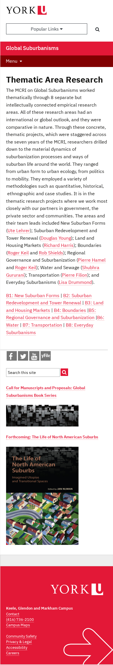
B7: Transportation (42, 325)
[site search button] (64, 372)
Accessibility (16, 647)
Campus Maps (18, 625)
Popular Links (45, 29)
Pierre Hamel (91, 260)
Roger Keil (18, 253)
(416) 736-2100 (20, 619)
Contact (12, 614)
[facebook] (11, 357)
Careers (12, 653)
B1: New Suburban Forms (32, 295)
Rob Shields (51, 253)
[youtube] (34, 357)
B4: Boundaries (70, 310)
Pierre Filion (74, 275)
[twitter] (23, 357)
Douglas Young (56, 238)
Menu (11, 61)
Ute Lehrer (19, 230)
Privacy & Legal (19, 641)
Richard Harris (59, 245)
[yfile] (46, 358)
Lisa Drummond (75, 282)
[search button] (97, 29)
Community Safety (21, 636)
